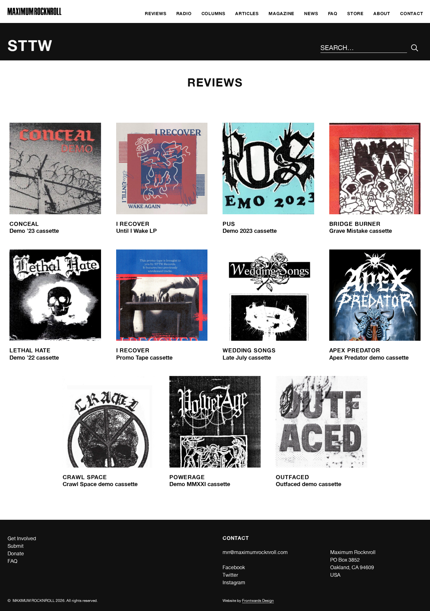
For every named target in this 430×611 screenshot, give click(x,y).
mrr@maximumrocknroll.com (255, 552)
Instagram (234, 583)
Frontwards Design (258, 600)
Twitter (230, 575)
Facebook (234, 567)
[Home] (34, 13)
